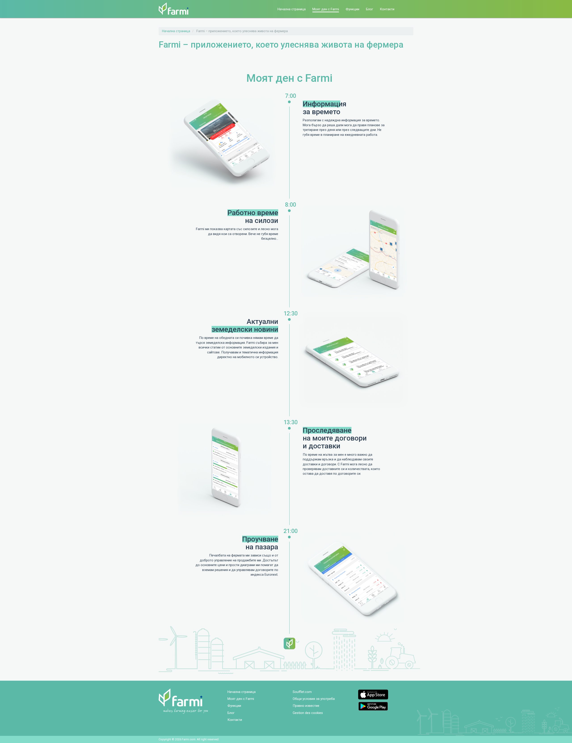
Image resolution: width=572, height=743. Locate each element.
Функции (352, 9)
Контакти (387, 9)
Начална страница (292, 9)
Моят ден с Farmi (325, 9)
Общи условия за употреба (314, 699)
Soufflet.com (302, 692)
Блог (369, 9)
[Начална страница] (175, 8)
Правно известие (306, 706)
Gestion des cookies (308, 713)
